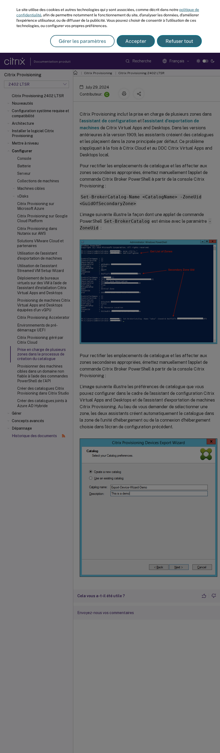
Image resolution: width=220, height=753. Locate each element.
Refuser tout (179, 41)
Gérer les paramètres (82, 41)
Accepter (135, 41)
